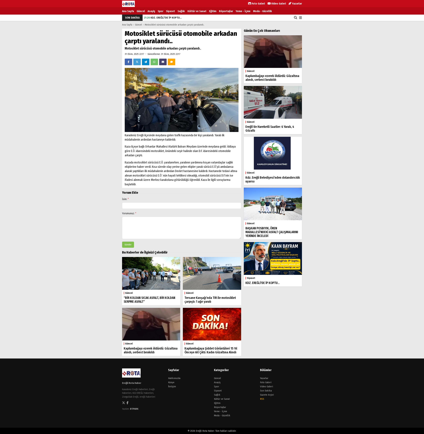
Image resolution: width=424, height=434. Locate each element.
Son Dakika (266, 390)
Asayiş (151, 11)
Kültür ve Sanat (196, 11)
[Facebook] (128, 62)
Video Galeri (278, 3)
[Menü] (300, 18)
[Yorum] (171, 62)
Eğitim (212, 11)
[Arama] (295, 18)
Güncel (141, 11)
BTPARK (134, 408)
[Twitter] (137, 62)
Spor (160, 11)
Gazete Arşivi (267, 394)
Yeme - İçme (243, 11)
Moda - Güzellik (262, 11)
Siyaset (170, 11)
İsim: (125, 199)
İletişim (172, 386)
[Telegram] (145, 62)
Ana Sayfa (128, 11)
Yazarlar (296, 3)
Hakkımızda (174, 378)
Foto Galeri (258, 3)
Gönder (128, 244)
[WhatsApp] (154, 62)
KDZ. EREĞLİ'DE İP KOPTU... (163, 17)
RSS (262, 398)
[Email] (163, 62)
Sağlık (181, 11)
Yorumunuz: (129, 213)
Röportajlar (226, 11)
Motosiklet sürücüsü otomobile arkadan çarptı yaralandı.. (174, 24)
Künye (171, 382)
